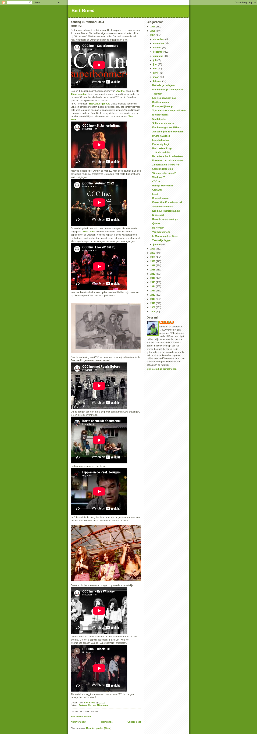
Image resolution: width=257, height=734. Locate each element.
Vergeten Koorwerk (162, 206)
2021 (153, 257)
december (159, 39)
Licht (155, 194)
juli (155, 60)
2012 (153, 295)
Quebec (156, 223)
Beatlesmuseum (161, 102)
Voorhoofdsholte (161, 232)
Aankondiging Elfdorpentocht (168, 131)
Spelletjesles (159, 119)
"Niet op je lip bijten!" (164, 173)
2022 (153, 253)
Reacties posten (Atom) (98, 728)
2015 (153, 282)
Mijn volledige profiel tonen (162, 369)
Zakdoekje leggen (161, 240)
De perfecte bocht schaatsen (167, 156)
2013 (153, 290)
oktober (157, 47)
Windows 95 (158, 177)
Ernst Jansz (89, 231)
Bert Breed (83, 10)
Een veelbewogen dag (164, 98)
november (159, 43)
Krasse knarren (160, 198)
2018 (153, 269)
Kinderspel (158, 215)
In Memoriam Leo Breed (165, 236)
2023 (153, 248)
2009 (153, 307)
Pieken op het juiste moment (167, 160)
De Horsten (158, 227)
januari (157, 244)
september (159, 51)
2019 (153, 265)
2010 (153, 303)
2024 (153, 35)
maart (156, 77)
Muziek (92, 705)
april (156, 72)
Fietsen (83, 705)
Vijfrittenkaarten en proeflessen (169, 110)
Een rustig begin (161, 144)
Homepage (107, 722)
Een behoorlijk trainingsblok (167, 89)
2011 (153, 299)
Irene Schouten (160, 140)
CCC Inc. (120, 91)
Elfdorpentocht (160, 114)
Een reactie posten (81, 716)
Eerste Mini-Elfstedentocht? (167, 202)
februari (157, 81)
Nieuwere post (78, 722)
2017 (153, 274)
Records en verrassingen (165, 219)
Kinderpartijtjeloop (162, 106)
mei (155, 68)
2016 (153, 278)
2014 (153, 286)
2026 (153, 26)
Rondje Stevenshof (162, 185)
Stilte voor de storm (163, 123)
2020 (153, 261)
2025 (153, 31)
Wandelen (102, 705)
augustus (158, 56)
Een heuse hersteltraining (166, 210)
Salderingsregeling (162, 169)
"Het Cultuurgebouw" (99, 103)
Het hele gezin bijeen (163, 85)
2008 (153, 311)
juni (155, 64)
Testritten (157, 93)
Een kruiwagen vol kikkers (166, 127)
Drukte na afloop (161, 136)
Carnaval (157, 190)
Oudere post (134, 722)
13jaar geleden (79, 94)
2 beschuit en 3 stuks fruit (166, 164)
